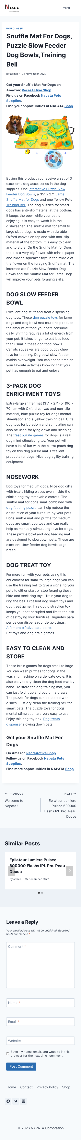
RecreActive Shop (41, 753)
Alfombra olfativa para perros (29, 628)
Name (14, 1003)
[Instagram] (23, 1101)
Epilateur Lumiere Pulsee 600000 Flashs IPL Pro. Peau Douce (60, 805)
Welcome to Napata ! (14, 800)
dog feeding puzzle (21, 508)
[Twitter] (15, 1101)
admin (14, 73)
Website (14, 1041)
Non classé (14, 28)
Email (13, 1022)
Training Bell (16, 205)
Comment (17, 947)
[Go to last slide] (11, 871)
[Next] (69, 871)
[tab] (39, 893)
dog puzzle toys (45, 317)
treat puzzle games (28, 435)
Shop (46, 90)
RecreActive (32, 90)
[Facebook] (8, 1101)
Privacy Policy (47, 1087)
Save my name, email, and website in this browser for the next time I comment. (40, 1053)
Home (11, 1087)
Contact (26, 1087)
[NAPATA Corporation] (12, 8)
